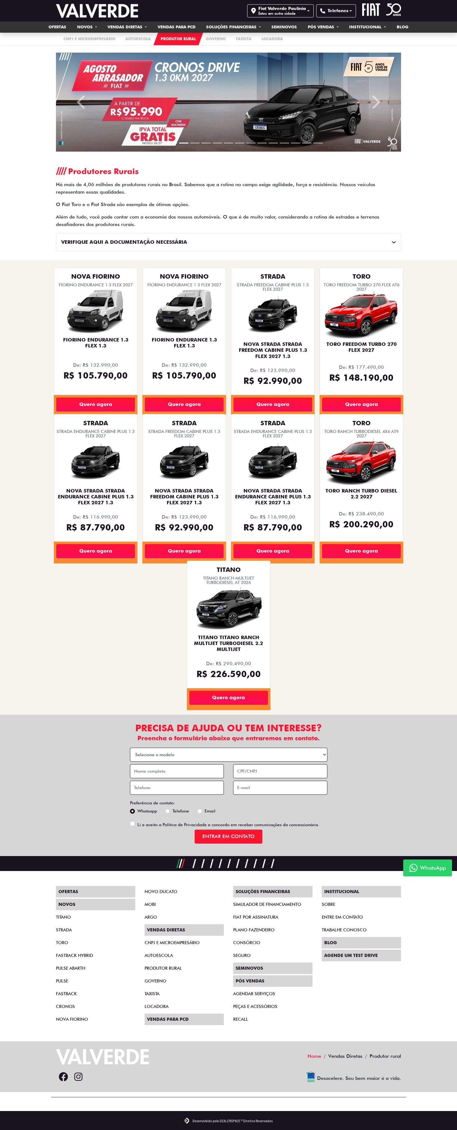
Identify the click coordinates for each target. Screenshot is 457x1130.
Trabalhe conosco (344, 929)
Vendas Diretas (126, 26)
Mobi (150, 904)
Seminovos (284, 26)
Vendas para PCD (177, 26)
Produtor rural (163, 968)
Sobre (328, 904)
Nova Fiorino (72, 1019)
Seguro (242, 955)
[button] (82, 102)
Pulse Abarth (70, 968)
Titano (63, 917)
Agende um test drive (351, 955)
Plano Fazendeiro (254, 929)
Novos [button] (85, 26)
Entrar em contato (228, 836)
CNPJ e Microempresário (172, 942)
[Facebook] (63, 1077)
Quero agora (95, 404)
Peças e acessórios (255, 1006)
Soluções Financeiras (232, 26)
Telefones (338, 10)
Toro (62, 942)
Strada (64, 929)
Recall (240, 1019)
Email (210, 810)
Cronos (65, 1006)
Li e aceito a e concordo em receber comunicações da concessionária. (228, 824)
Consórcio (246, 942)
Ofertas (57, 26)
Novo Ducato (161, 891)
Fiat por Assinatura (255, 917)
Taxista (152, 993)
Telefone (181, 810)
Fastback (66, 993)
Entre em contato (342, 917)
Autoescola (159, 955)
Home (314, 1056)
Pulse (62, 980)
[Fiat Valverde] (97, 11)
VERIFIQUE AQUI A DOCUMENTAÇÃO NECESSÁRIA (124, 242)
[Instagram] (78, 1077)
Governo (155, 980)
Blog (403, 26)
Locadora (156, 1006)
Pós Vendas (321, 26)
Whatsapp (147, 810)
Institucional (366, 26)
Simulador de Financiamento (267, 904)
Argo (151, 917)
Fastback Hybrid (74, 955)
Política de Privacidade (185, 824)
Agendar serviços (254, 993)
